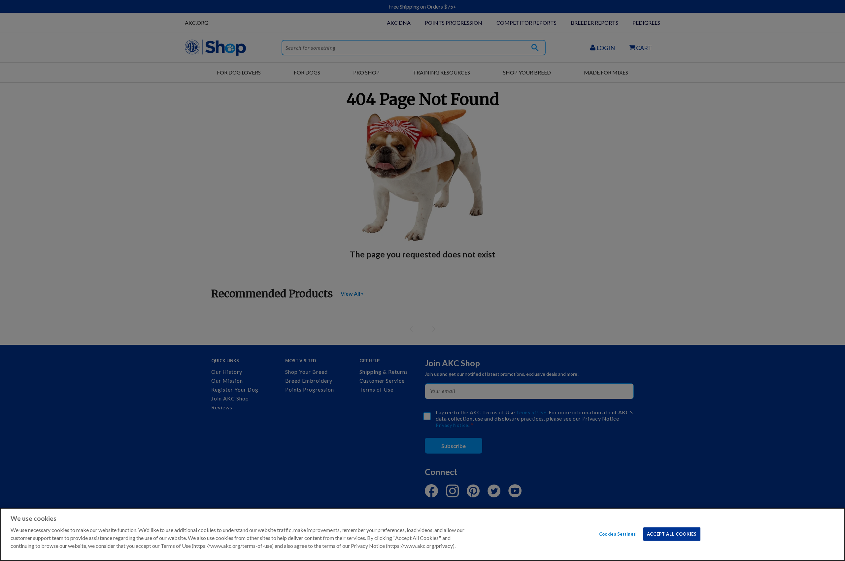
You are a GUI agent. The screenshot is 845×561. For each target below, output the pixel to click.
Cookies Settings (617, 533)
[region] (422, 534)
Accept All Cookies (672, 533)
